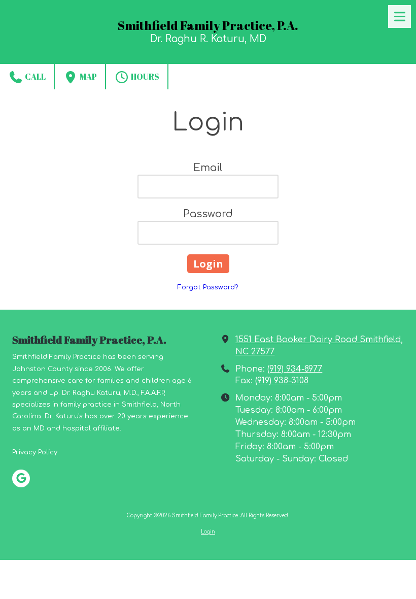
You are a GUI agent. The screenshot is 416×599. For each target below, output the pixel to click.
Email (208, 168)
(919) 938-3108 (281, 380)
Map (87, 76)
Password (208, 214)
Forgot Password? (208, 287)
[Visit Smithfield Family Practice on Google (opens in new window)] (21, 478)
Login (208, 532)
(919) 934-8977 (294, 369)
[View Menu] (399, 16)
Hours (144, 76)
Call (34, 76)
